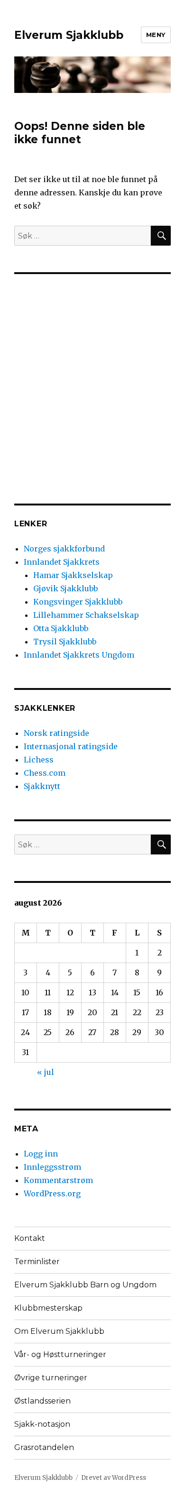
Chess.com (44, 773)
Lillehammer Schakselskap (86, 615)
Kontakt (29, 1238)
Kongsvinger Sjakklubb (77, 601)
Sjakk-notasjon (42, 1424)
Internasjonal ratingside (71, 746)
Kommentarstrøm (58, 1180)
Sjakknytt (42, 786)
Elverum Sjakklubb (68, 35)
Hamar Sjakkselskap (73, 575)
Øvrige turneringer (50, 1377)
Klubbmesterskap (48, 1307)
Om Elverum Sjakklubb (59, 1331)
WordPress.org (52, 1193)
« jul (45, 1072)
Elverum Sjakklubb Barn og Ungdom (85, 1284)
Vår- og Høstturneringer (60, 1354)
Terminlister (37, 1261)
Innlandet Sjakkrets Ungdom (79, 655)
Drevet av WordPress (113, 1478)
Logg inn (41, 1153)
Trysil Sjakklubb (64, 641)
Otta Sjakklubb (60, 628)
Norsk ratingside (56, 733)
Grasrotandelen (44, 1447)
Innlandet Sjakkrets (62, 562)
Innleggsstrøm (52, 1167)
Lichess (39, 759)
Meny (156, 34)
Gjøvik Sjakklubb (65, 588)
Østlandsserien (42, 1400)
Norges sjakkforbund (64, 548)
